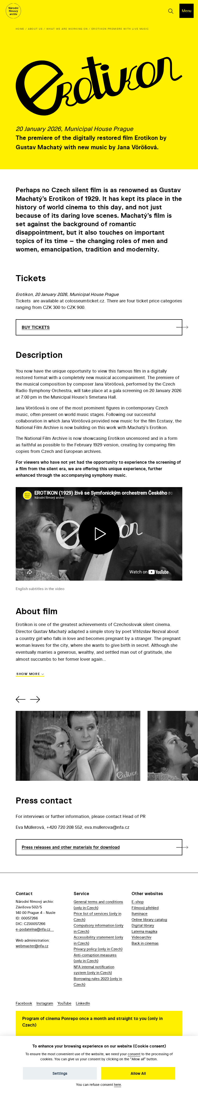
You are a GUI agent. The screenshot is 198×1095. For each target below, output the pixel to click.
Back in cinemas (145, 943)
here (117, 1084)
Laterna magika (144, 931)
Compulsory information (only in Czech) (98, 928)
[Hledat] (170, 11)
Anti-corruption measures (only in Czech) (95, 957)
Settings (59, 1073)
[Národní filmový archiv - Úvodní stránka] (13, 11)
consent (134, 1054)
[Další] (34, 699)
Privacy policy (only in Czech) (98, 949)
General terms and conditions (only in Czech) (98, 904)
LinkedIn (83, 1003)
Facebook (24, 1003)
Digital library (143, 925)
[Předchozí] (21, 699)
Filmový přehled (145, 907)
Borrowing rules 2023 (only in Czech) (98, 981)
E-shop (138, 901)
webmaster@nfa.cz (32, 945)
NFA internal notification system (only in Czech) (94, 969)
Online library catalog (149, 919)
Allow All (138, 1073)
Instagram (44, 1003)
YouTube (64, 1003)
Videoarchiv (141, 937)
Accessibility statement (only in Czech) (98, 940)
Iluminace (140, 913)
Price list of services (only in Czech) (97, 916)
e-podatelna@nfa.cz (33, 929)
